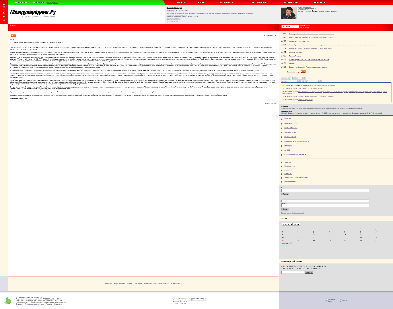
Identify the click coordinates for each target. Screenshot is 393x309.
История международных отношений (309, 108)
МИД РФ (370, 113)
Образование (356, 108)
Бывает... (292, 63)
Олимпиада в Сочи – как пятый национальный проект (309, 59)
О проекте (19, 304)
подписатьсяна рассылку (304, 26)
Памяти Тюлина (295, 56)
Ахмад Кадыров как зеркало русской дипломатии (319, 85)
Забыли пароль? (298, 213)
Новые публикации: (174, 8)
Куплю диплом (52, 3)
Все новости (292, 72)
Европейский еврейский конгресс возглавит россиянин (309, 67)
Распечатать (269, 35)
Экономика (332, 108)
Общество (284, 108)
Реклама (49, 304)
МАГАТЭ (324, 113)
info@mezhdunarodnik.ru (197, 300)
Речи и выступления (344, 108)
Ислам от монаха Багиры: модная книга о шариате (317, 11)
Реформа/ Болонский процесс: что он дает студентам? (316, 96)
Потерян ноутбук (295, 52)
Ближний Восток (315, 113)
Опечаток (182, 303)
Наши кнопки (58, 304)
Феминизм (377, 113)
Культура (325, 108)
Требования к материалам (34, 304)
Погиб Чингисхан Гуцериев (299, 41)
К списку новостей (269, 103)
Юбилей (284, 113)
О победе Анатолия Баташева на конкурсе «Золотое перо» (311, 34)
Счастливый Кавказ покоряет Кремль (310, 88)
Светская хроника (334, 113)
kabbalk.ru (183, 301)
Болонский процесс (302, 113)
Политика (292, 108)
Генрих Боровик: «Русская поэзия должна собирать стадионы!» (312, 37)
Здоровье (291, 113)
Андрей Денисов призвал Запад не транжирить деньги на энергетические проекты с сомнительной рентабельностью (333, 45)
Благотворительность (359, 113)
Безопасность (346, 113)
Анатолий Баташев (198, 298)
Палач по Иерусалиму (305, 100)
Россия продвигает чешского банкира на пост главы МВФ (310, 48)
